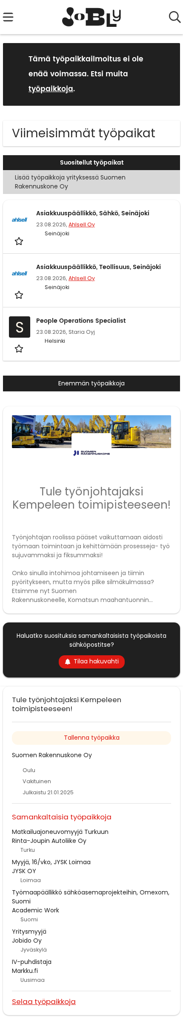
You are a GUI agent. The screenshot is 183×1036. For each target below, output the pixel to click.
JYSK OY (24, 871)
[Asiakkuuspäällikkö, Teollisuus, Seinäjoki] (19, 273)
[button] (167, 74)
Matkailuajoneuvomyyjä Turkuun (60, 832)
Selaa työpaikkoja (44, 1001)
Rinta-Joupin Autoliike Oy (49, 840)
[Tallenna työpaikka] (19, 241)
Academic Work (35, 910)
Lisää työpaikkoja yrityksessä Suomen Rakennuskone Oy (70, 182)
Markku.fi (25, 971)
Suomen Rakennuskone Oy (52, 755)
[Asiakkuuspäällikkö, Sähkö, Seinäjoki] (19, 219)
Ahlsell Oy (82, 224)
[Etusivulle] (91, 17)
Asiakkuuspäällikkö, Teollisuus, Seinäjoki (98, 267)
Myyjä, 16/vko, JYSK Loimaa (51, 862)
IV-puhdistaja (31, 962)
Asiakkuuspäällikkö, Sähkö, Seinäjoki (92, 213)
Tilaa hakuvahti (96, 661)
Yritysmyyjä (29, 931)
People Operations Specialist (81, 320)
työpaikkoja (51, 89)
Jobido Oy (27, 940)
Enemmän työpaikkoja (91, 383)
